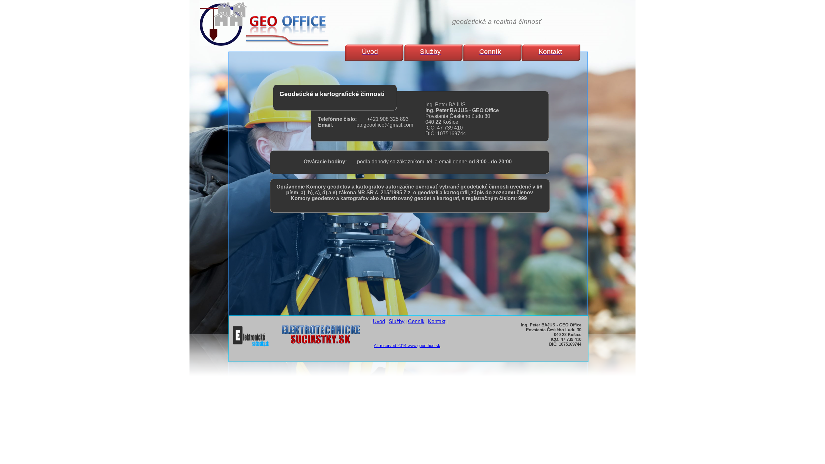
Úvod (379, 321)
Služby (396, 321)
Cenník (416, 321)
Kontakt (436, 321)
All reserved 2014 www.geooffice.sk (407, 345)
